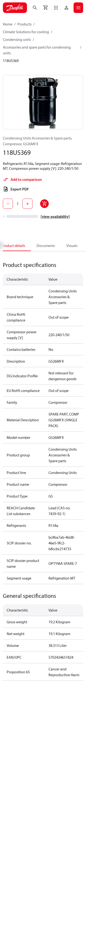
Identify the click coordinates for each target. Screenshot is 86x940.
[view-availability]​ (55, 216)
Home (7, 24)
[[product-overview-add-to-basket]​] (44, 203)
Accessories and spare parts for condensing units (37, 50)
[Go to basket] (45, 7)
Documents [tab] (46, 245)
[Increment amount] (27, 204)
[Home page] (15, 7)
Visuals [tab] (71, 245)
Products (24, 24)
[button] (56, 7)
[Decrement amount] (8, 204)
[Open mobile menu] (78, 7)
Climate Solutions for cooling (26, 31)
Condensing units (17, 39)
